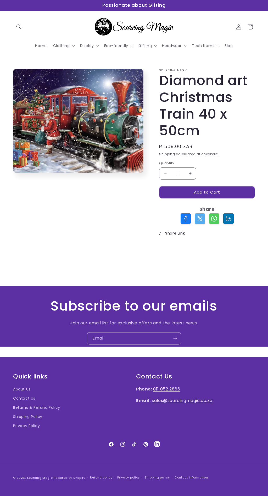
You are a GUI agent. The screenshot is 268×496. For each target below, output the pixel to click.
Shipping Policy (27, 416)
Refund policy (101, 477)
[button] (19, 27)
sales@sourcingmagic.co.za (182, 401)
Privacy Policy (26, 425)
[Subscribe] (175, 338)
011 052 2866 (166, 389)
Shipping (167, 154)
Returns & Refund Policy (36, 407)
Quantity (166, 163)
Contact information (191, 477)
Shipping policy (157, 477)
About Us (22, 389)
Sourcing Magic (40, 478)
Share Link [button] (175, 233)
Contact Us (24, 398)
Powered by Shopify (69, 478)
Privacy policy (128, 477)
